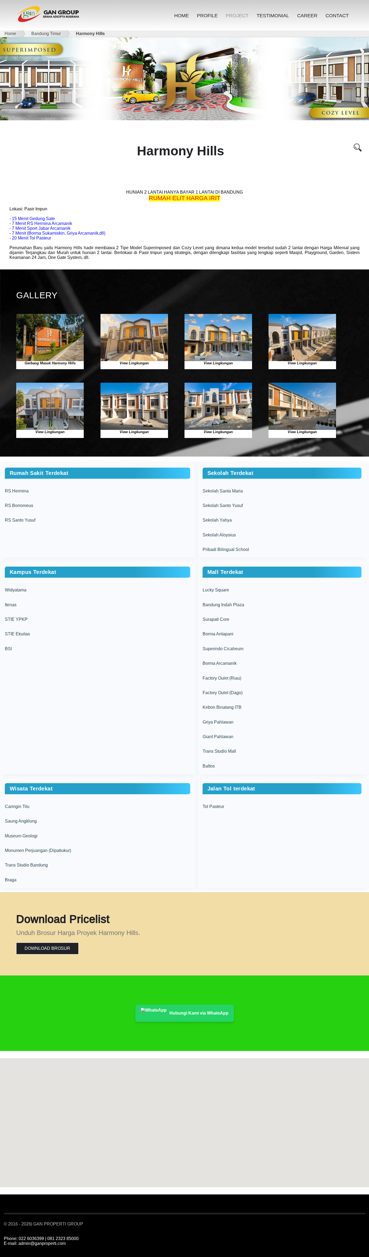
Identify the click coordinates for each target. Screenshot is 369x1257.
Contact (337, 15)
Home (181, 15)
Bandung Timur (45, 33)
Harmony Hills (89, 33)
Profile (207, 15)
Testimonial (273, 15)
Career (307, 15)
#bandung (339, 1224)
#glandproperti (356, 1224)
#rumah (327, 1224)
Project (237, 15)
